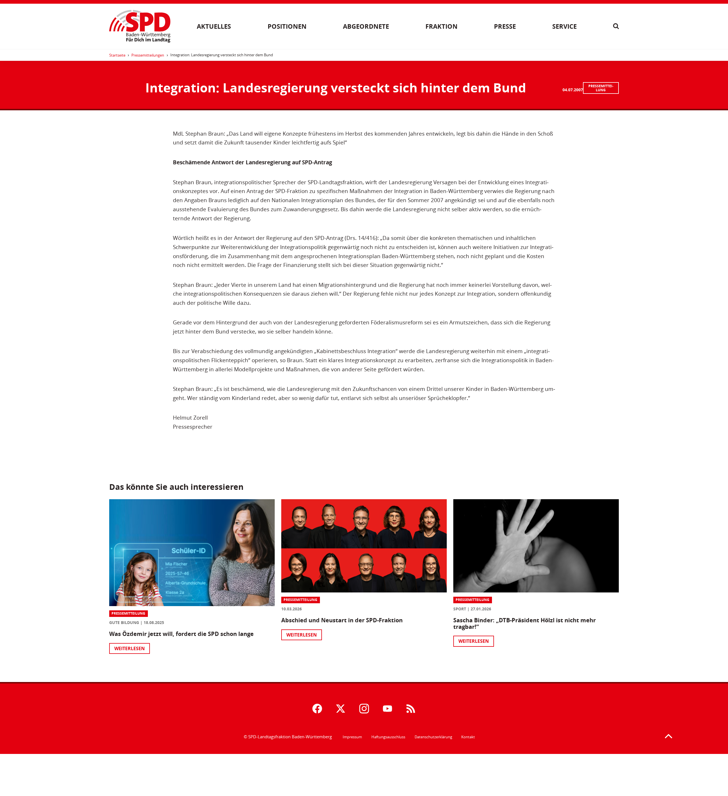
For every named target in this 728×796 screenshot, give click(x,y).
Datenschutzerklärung (433, 736)
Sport (459, 608)
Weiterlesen (129, 648)
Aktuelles (214, 26)
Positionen (287, 26)
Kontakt (468, 736)
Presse (505, 26)
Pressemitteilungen (147, 55)
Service (564, 26)
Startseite (117, 55)
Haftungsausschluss (388, 736)
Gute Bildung (124, 622)
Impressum (352, 736)
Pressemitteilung (600, 88)
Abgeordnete (366, 26)
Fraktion (441, 26)
